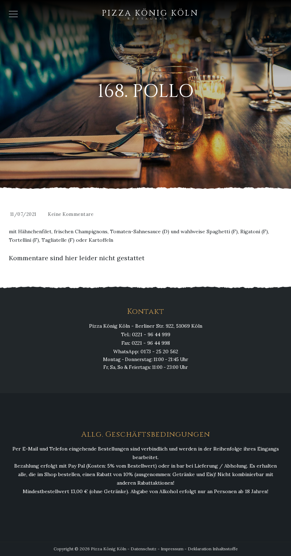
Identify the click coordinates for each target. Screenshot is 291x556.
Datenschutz (144, 548)
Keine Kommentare (70, 214)
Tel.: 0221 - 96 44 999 (145, 334)
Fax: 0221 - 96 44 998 (145, 343)
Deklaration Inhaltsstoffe (213, 548)
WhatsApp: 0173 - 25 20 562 (145, 351)
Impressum (172, 548)
